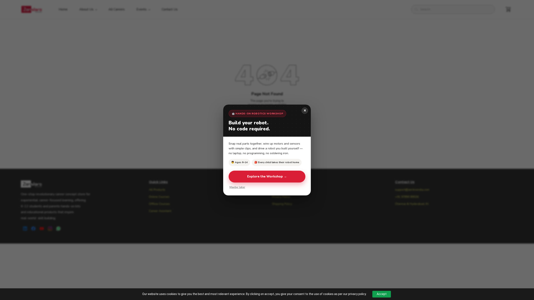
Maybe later (237, 187)
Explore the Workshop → (267, 176)
